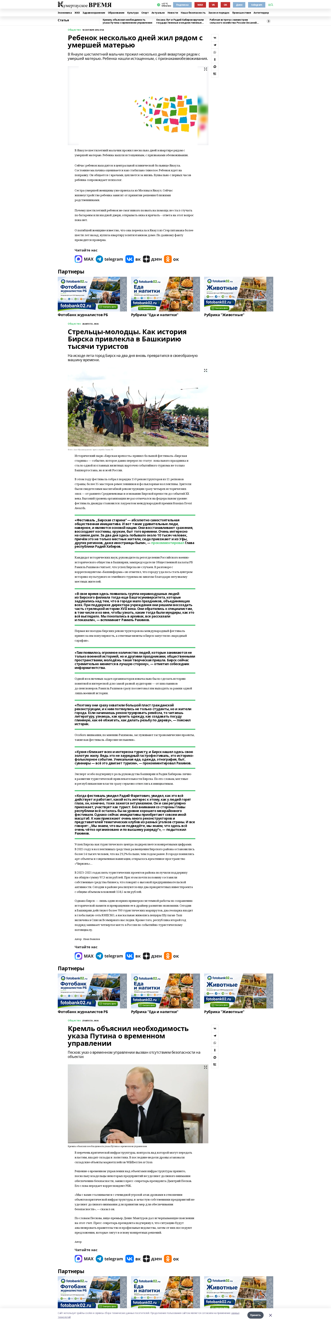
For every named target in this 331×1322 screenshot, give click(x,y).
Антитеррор (261, 12)
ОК (225, 4)
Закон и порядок (218, 12)
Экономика (65, 12)
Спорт (145, 12)
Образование (116, 12)
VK (213, 4)
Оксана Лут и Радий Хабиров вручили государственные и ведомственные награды (180, 21)
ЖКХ (77, 12)
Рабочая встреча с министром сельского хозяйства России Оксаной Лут (233, 21)
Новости (173, 12)
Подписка (182, 4)
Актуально (158, 12)
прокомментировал (167, 543)
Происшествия (241, 12)
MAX (200, 4)
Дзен (239, 4)
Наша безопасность (193, 12)
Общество (74, 29)
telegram (256, 4)
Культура (133, 12)
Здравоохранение (94, 12)
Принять (255, 1315)
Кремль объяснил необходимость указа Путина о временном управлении (127, 21)
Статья (63, 20)
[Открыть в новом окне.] (84, 259)
